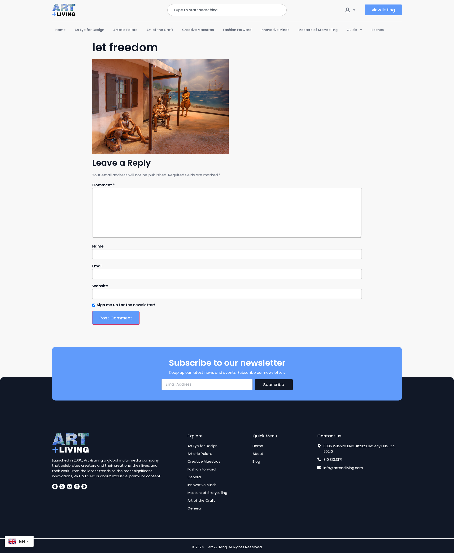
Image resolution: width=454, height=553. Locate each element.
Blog (256, 461)
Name (98, 246)
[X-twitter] (62, 486)
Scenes (377, 29)
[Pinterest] (84, 486)
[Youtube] (69, 486)
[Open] (354, 10)
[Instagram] (77, 486)
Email (97, 266)
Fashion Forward (237, 29)
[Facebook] (55, 486)
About (258, 453)
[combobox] (227, 10)
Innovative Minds (275, 29)
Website (100, 286)
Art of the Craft (159, 29)
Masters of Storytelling (318, 29)
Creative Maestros (198, 29)
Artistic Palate (125, 29)
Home (60, 29)
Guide (352, 29)
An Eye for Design (89, 29)
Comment (103, 185)
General (194, 477)
